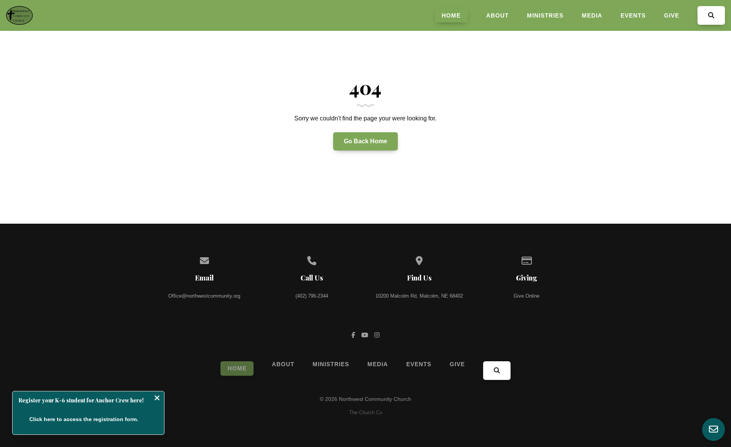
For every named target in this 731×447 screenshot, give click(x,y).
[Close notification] (157, 399)
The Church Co (365, 412)
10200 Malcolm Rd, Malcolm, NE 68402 (419, 296)
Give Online (526, 296)
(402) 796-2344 (311, 296)
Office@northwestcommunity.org (204, 296)
